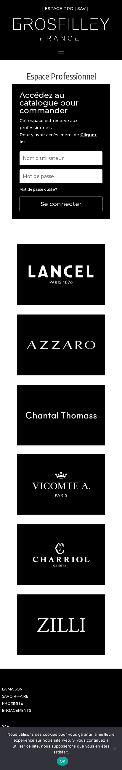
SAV (81, 8)
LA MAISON (12, 689)
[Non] (115, 748)
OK (62, 761)
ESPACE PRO (59, 8)
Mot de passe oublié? (38, 189)
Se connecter (61, 204)
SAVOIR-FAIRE (15, 696)
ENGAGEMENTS (16, 710)
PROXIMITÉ (12, 703)
